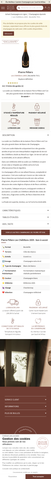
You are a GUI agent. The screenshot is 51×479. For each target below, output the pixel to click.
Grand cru (27, 256)
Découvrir (8, 33)
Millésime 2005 (29, 283)
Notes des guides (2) (12, 86)
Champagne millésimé (32, 292)
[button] (25, 135)
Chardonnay (28, 287)
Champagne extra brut (32, 261)
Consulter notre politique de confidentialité (16, 469)
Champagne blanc (30, 278)
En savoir (25, 96)
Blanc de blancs (29, 266)
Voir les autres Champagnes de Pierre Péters (25, 232)
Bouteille (26, 247)
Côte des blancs (29, 252)
